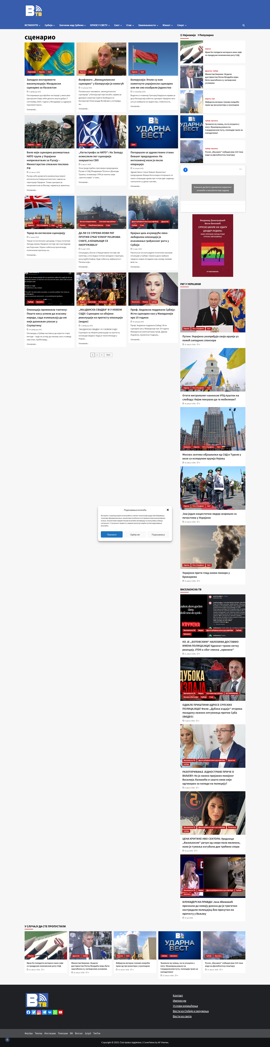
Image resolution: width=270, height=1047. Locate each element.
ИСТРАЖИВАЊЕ (232, 693)
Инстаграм (50, 1033)
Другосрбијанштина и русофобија (145, 221)
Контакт (178, 995)
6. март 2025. (137, 249)
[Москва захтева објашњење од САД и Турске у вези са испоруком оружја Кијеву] (213, 429)
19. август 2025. (34, 172)
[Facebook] (28, 1012)
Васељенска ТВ (189, 630)
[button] (167, 509)
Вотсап (79, 1033)
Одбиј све (135, 534)
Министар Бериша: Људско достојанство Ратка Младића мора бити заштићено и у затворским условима (221, 79)
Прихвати (111, 534)
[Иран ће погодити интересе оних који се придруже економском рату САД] (191, 51)
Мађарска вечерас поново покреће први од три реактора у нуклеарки (222, 103)
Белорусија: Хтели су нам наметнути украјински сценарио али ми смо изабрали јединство (151, 84)
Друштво (164, 221)
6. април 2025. (34, 237)
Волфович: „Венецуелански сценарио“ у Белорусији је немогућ (101, 82)
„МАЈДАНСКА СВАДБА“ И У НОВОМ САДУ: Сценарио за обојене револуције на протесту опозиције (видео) (101, 316)
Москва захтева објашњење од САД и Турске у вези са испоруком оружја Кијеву (211, 457)
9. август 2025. (86, 164)
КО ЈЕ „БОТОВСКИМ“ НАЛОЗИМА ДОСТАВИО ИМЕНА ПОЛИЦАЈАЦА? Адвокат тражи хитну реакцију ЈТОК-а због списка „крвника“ (210, 646)
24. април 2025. (138, 168)
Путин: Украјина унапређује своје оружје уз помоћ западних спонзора (210, 338)
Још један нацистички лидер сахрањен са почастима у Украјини (209, 516)
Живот (166, 25)
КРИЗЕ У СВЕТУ (98, 25)
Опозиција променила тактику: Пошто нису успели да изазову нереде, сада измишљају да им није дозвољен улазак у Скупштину (47, 317)
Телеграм (63, 1033)
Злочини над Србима (71, 25)
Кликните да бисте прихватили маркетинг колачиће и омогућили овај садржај (213, 188)
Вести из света (182, 1016)
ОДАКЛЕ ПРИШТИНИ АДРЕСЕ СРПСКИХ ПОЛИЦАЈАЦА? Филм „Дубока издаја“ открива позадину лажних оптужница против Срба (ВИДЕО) (212, 711)
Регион (82, 225)
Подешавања (158, 534)
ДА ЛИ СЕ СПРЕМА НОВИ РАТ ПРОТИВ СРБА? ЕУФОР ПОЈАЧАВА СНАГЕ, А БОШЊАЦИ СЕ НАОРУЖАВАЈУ (99, 239)
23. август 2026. (34, 970)
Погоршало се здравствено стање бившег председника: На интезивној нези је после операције (152, 158)
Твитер (38, 1033)
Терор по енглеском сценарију (46, 233)
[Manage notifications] (7, 1039)
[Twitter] (33, 1012)
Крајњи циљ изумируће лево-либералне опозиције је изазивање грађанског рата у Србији (149, 239)
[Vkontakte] (49, 1012)
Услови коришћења (185, 1005)
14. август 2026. (190, 581)
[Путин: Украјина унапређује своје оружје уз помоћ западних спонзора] (213, 310)
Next (108, 355)
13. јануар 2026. (86, 88)
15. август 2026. (190, 522)
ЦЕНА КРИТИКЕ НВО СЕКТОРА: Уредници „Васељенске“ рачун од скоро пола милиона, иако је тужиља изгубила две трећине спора (211, 843)
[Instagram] (39, 1012)
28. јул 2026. (189, 851)
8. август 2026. (190, 788)
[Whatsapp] (55, 1012)
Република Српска (96, 225)
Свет (117, 25)
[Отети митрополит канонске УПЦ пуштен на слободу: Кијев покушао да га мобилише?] (213, 369)
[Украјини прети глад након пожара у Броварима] (213, 547)
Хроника (39, 302)
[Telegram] (44, 1012)
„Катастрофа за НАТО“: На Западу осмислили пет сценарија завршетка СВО (101, 156)
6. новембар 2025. (139, 92)
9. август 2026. (190, 721)
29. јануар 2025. (138, 322)
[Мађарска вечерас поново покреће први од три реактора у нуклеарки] (191, 101)
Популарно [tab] (206, 35)
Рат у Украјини (42, 225)
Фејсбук (29, 1033)
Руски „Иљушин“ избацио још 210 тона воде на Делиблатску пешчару (224, 153)
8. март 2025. (85, 249)
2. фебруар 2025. (87, 326)
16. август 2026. (190, 403)
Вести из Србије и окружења (191, 1011)
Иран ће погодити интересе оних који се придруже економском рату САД (223, 54)
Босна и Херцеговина (88, 221)
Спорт (180, 25)
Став (128, 25)
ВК (71, 1033)
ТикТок (96, 1033)
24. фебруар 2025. (35, 329)
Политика (103, 302)
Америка (187, 447)
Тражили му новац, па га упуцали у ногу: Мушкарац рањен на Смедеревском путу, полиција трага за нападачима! (224, 128)
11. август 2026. (190, 654)
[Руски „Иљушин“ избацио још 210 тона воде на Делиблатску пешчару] (191, 151)
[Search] (243, 25)
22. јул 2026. (189, 918)
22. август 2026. (190, 344)
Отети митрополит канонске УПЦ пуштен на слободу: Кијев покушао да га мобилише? (210, 397)
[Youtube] (60, 1012)
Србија (48, 25)
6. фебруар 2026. (35, 92)
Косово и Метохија (191, 697)
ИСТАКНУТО (31, 25)
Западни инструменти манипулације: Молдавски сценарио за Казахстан (44, 84)
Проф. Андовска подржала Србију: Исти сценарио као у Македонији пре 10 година (152, 314)
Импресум (179, 1000)
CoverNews (149, 1042)
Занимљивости (147, 25)
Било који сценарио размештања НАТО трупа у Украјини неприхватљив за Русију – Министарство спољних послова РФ (48, 160)
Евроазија (32, 72)
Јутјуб (88, 1033)
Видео (82, 302)
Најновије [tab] (189, 35)
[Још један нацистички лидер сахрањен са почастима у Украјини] (213, 488)
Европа (42, 72)
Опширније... (32, 109)
